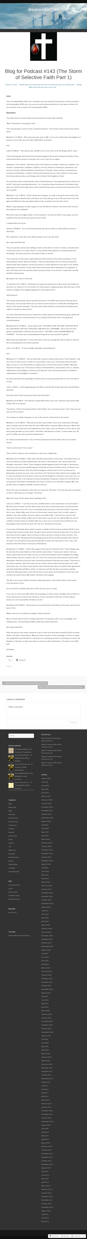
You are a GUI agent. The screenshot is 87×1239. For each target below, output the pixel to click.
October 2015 (46, 1161)
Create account (14, 885)
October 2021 (46, 986)
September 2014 (47, 1207)
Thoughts (11, 868)
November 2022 (47, 939)
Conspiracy (12, 825)
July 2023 (44, 911)
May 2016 (45, 1136)
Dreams (11, 829)
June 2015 (45, 1175)
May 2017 (45, 1093)
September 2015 (47, 1164)
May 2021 (45, 1003)
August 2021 (46, 993)
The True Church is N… (23, 764)
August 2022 (46, 950)
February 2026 (46, 800)
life (50, 87)
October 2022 (46, 943)
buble (10, 811)
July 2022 (44, 953)
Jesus (47, 87)
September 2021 (47, 989)
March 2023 (45, 925)
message (11, 854)
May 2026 (45, 789)
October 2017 (46, 1075)
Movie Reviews (13, 857)
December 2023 (47, 893)
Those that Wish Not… (22, 755)
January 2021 (46, 1018)
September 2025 (47, 818)
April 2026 (45, 793)
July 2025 (44, 825)
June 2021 (45, 1000)
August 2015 (46, 1168)
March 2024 (45, 882)
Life (63, 85)
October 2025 (46, 814)
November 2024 (47, 853)
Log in (10, 888)
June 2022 (45, 957)
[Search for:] (21, 736)
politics (11, 861)
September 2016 (47, 1121)
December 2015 (47, 1154)
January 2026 (46, 803)
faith (39, 87)
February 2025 (46, 843)
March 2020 (45, 1054)
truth (54, 87)
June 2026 (45, 786)
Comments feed (13, 896)
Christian (37, 85)
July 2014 (44, 1214)
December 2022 (47, 936)
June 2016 (45, 1132)
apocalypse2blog (21, 749)
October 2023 (46, 900)
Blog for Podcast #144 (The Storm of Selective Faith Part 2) (61, 687)
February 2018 (46, 1064)
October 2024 (46, 857)
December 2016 (47, 1111)
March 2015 (45, 1186)
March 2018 (45, 1061)
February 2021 (46, 1014)
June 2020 (45, 1043)
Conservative (13, 822)
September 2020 (47, 1032)
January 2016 (46, 1150)
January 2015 (46, 1193)
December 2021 (47, 978)
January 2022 (46, 975)
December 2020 (47, 1021)
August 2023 (46, 907)
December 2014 (47, 1196)
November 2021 (47, 982)
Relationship (69, 85)
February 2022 (46, 971)
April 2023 (45, 921)
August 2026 (46, 778)
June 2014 (45, 1218)
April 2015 (45, 1182)
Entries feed (12, 892)
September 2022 (47, 946)
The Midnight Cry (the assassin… (24, 776)
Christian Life (46, 85)
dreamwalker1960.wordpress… (19, 935)
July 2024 (44, 868)
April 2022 (45, 964)
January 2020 (46, 1057)
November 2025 (47, 811)
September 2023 (47, 903)
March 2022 (45, 968)
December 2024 (47, 850)
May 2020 (45, 1046)
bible (23, 85)
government (12, 836)
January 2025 (46, 846)
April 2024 (45, 878)
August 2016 (46, 1125)
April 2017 (45, 1096)
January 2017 (46, 1107)
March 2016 (45, 1143)
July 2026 (44, 782)
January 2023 (46, 932)
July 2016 (44, 1128)
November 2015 (47, 1157)
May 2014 (45, 1221)
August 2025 (46, 821)
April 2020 (45, 1050)
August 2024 (46, 864)
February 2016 (46, 1146)
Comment (73, 722)
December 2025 (47, 807)
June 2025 (45, 828)
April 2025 (45, 836)
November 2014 (47, 1200)
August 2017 (46, 1082)
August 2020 (46, 1036)
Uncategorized (13, 872)
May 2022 (45, 961)
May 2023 (45, 918)
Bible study (29, 85)
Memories (12, 850)
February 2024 (46, 886)
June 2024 (45, 871)
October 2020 (46, 1028)
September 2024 (47, 861)
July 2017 (44, 1086)
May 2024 (45, 875)
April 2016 (45, 1139)
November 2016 (47, 1114)
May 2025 (45, 832)
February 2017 (46, 1104)
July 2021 (44, 996)
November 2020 (47, 1025)
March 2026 (45, 796)
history (11, 843)
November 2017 (47, 1071)
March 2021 (45, 1011)
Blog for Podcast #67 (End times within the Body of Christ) (25, 683)
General (54, 85)
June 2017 (45, 1089)
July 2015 (44, 1171)
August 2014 (46, 1211)
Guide (59, 85)
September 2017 (47, 1078)
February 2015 (46, 1189)
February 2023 (46, 928)
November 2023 (47, 896)
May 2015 (45, 1179)
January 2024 (46, 889)
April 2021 (45, 1007)
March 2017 (45, 1100)
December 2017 (47, 1068)
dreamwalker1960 (21, 773)
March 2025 (45, 839)
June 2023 (45, 914)
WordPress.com (14, 899)
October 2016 (46, 1118)
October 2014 (46, 1204)
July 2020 (44, 1039)
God (42, 87)
